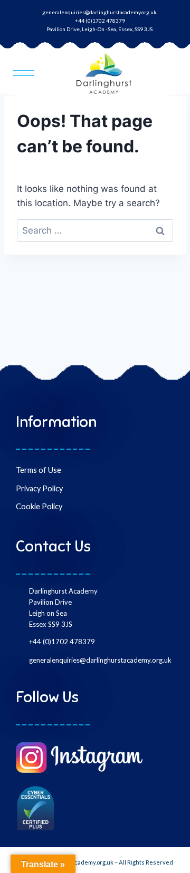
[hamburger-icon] (24, 73)
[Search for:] (95, 230)
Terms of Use (38, 469)
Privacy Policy (39, 488)
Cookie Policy (39, 506)
